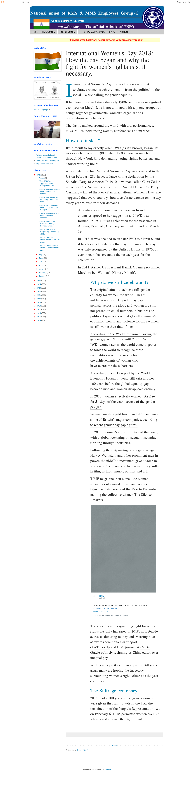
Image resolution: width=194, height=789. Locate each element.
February (43, 272)
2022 (39, 291)
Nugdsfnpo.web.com (44, 164)
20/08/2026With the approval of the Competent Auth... (46, 183)
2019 (39, 302)
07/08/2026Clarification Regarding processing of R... (48, 231)
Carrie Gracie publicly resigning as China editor (121, 650)
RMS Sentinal (48, 32)
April (41, 265)
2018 (39, 306)
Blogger (108, 769)
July (41, 254)
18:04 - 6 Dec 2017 (101, 612)
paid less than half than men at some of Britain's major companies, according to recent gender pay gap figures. (124, 419)
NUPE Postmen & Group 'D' (47, 160)
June (41, 258)
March (42, 269)
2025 (39, 281)
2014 (39, 320)
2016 (39, 313)
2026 (39, 175)
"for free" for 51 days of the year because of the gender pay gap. (123, 401)
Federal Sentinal (67, 32)
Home (35, 32)
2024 (39, 284)
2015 (39, 317)
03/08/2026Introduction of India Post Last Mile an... (48, 247)
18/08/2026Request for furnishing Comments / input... (48, 199)
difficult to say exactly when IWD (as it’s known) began (112, 147)
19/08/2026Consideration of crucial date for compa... (49, 191)
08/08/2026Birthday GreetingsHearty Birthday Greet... (46, 223)
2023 (39, 288)
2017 (39, 309)
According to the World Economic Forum (120, 333)
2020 (39, 299)
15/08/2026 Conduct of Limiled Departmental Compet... (48, 207)
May (41, 262)
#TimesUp (102, 647)
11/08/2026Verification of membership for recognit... (48, 215)
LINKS (112, 32)
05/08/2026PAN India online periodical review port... (49, 239)
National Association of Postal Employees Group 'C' (47, 156)
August (42, 178)
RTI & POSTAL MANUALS (92, 32)
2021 (39, 295)
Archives (124, 32)
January (42, 276)
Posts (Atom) (82, 750)
